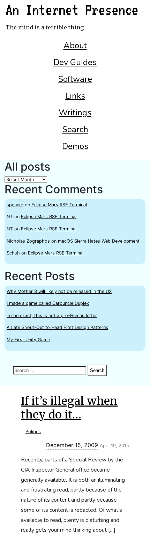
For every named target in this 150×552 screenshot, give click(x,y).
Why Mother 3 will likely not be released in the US (59, 291)
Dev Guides (75, 62)
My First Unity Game (28, 339)
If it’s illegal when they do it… (69, 407)
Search (75, 129)
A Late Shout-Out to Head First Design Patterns (57, 327)
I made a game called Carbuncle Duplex (48, 303)
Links (75, 95)
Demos (75, 146)
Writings (75, 112)
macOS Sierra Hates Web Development (99, 241)
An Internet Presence (72, 9)
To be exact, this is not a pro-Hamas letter (52, 315)
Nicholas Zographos (28, 241)
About (75, 45)
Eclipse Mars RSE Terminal (59, 204)
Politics (33, 431)
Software (75, 79)
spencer (15, 204)
